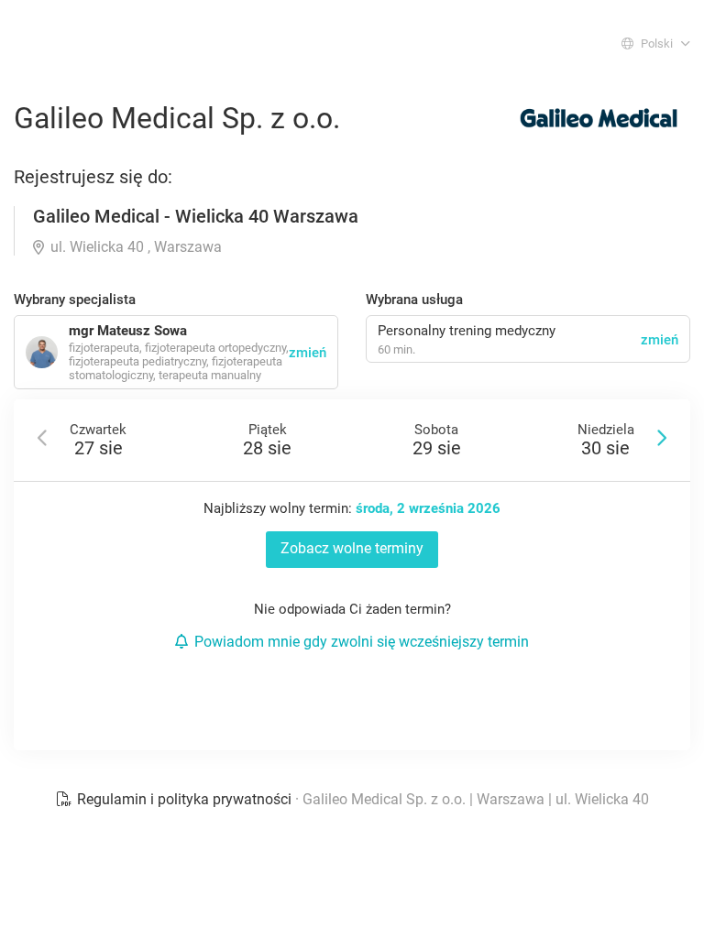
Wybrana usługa (414, 299)
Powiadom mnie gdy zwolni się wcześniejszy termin (361, 641)
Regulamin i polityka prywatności (184, 799)
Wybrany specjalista (75, 299)
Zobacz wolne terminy (352, 548)
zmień (659, 340)
